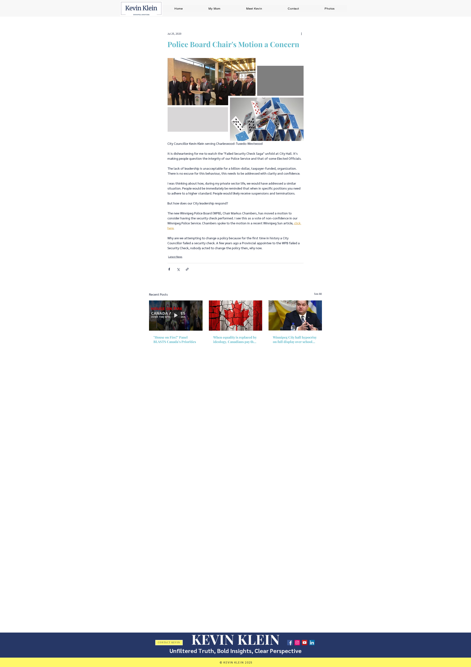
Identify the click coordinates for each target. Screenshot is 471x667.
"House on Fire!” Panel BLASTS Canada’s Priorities (174, 339)
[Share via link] (187, 269)
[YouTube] (304, 642)
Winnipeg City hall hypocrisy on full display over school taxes (294, 339)
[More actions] (301, 33)
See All (318, 293)
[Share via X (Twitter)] (178, 269)
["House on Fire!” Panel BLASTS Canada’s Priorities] (176, 315)
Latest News (175, 256)
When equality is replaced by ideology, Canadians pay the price (234, 339)
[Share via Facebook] (169, 269)
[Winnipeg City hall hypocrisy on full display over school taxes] (295, 315)
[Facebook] (290, 642)
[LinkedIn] (312, 642)
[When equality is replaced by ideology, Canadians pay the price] (235, 315)
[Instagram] (297, 642)
